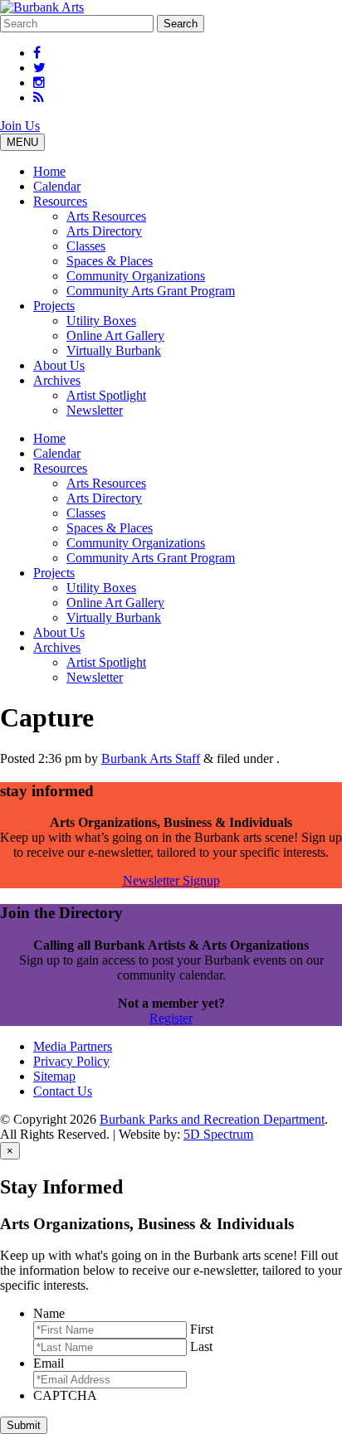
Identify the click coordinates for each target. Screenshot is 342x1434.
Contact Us (62, 1091)
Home (49, 171)
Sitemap (54, 1076)
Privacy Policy (71, 1061)
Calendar (57, 186)
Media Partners (72, 1046)
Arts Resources (106, 216)
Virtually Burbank (113, 350)
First (201, 1329)
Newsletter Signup (171, 880)
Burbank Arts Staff (150, 758)
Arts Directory (104, 231)
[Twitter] (39, 68)
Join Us (20, 126)
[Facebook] (37, 53)
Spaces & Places (109, 261)
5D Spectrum (218, 1134)
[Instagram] (39, 82)
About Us (59, 365)
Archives (57, 380)
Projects (54, 306)
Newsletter (94, 410)
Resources (60, 201)
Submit (24, 1425)
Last (201, 1346)
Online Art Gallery (115, 335)
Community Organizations (135, 276)
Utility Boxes (101, 321)
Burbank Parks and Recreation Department (212, 1119)
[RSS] (38, 97)
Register (171, 1018)
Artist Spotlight (106, 395)
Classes (85, 246)
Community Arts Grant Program (150, 291)
